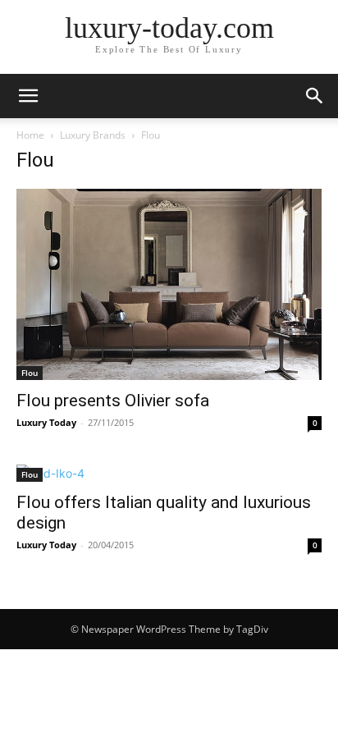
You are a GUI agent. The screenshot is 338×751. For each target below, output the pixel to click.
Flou (29, 372)
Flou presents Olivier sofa (112, 400)
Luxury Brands (93, 135)
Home (30, 135)
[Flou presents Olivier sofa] (169, 284)
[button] (28, 96)
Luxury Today (46, 422)
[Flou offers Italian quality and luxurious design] (169, 473)
